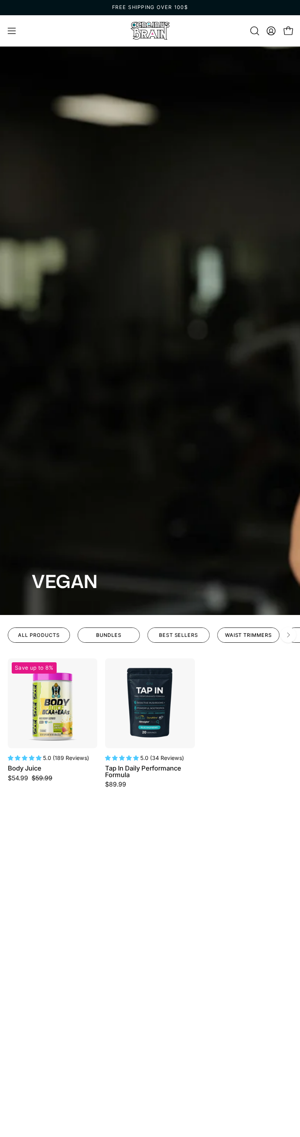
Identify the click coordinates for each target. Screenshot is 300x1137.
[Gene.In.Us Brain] (150, 31)
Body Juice (24, 768)
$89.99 (115, 784)
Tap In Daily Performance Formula (143, 771)
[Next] (288, 635)
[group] (150, 7)
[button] (253, 30)
